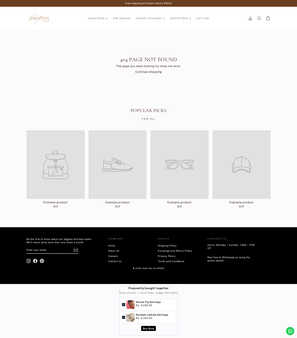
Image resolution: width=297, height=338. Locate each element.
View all (148, 118)
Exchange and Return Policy (175, 250)
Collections (96, 18)
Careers (113, 256)
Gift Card (202, 18)
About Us (113, 250)
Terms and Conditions (171, 261)
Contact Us (115, 261)
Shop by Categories (149, 18)
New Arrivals (122, 18)
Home (111, 245)
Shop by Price (179, 18)
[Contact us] (290, 331)
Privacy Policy (166, 256)
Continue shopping (148, 71)
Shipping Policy (167, 245)
